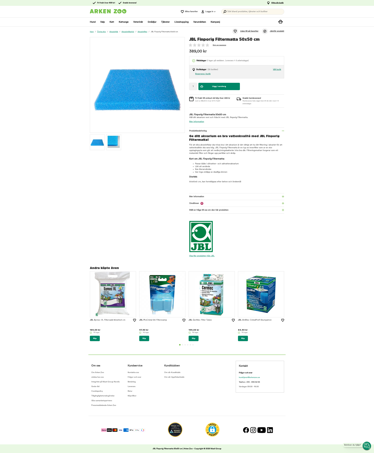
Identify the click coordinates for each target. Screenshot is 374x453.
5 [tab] (190, 345)
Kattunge (124, 22)
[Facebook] (246, 430)
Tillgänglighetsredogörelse (102, 396)
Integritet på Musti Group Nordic (105, 382)
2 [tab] (182, 345)
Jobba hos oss (97, 377)
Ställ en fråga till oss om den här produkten (208, 210)
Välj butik (277, 69)
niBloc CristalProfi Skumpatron (255, 320)
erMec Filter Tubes (200, 320)
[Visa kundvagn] (281, 22)
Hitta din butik (277, 3)
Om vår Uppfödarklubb (174, 377)
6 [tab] (193, 345)
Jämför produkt (277, 31)
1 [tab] (180, 345)
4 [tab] (187, 345)
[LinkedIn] (269, 430)
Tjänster (165, 22)
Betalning (132, 382)
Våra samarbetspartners (101, 401)
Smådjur (152, 22)
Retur (130, 391)
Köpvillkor (132, 396)
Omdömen (195, 203)
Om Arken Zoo (97, 372)
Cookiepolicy (97, 391)
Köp (95, 338)
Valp (102, 22)
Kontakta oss (133, 372)
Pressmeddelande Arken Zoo (103, 405)
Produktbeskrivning (198, 131)
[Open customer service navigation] (367, 446)
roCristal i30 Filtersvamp (153, 320)
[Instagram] (253, 430)
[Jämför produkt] (265, 31)
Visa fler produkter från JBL (202, 256)
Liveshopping (181, 22)
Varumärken (199, 22)
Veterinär (138, 22)
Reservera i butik (203, 74)
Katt (112, 22)
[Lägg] (134, 320)
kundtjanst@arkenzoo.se (249, 377)
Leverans (131, 386)
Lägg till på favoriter (249, 31)
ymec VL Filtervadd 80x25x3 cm (107, 320)
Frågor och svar (134, 377)
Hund (93, 22)
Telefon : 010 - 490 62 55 (249, 382)
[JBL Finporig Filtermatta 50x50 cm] (97, 141)
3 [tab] (185, 345)
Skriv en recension (219, 45)
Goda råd (95, 386)
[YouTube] (261, 430)
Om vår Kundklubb (172, 372)
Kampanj (215, 22)
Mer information (196, 122)
